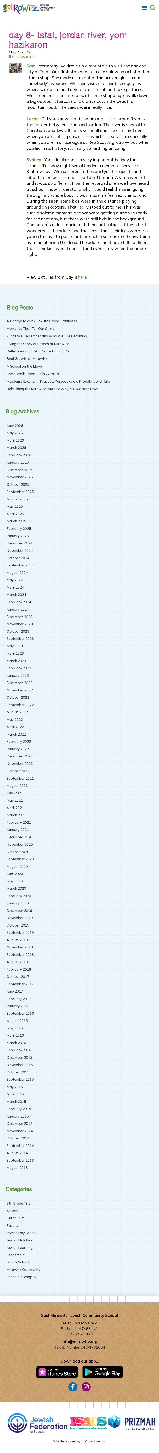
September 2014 (20, 1145)
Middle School (18, 1262)
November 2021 (20, 763)
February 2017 (19, 998)
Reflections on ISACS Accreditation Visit (39, 351)
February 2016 (19, 1050)
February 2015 (19, 1109)
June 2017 (15, 991)
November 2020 (20, 844)
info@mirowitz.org (79, 1341)
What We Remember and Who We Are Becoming (47, 336)
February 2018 (19, 969)
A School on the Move (24, 366)
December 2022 (19, 682)
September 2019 (20, 932)
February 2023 (19, 668)
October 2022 (18, 697)
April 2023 (15, 653)
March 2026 (16, 447)
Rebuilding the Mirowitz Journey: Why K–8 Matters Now (52, 389)
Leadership (16, 1255)
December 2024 (19, 543)
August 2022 (17, 712)
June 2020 (15, 873)
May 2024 (15, 580)
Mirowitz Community (23, 1269)
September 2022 (20, 705)
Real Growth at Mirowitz (27, 359)
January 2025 (18, 536)
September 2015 (20, 1079)
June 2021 (15, 793)
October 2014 (18, 1138)
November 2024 (20, 550)
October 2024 (18, 558)
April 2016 (15, 1035)
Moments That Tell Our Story (30, 329)
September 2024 (20, 565)
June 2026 (15, 425)
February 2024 (19, 602)
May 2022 (15, 719)
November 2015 (20, 1064)
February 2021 (19, 822)
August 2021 (17, 785)
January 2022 (18, 749)
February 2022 (19, 741)
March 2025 (16, 521)
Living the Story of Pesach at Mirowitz (38, 344)
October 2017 (18, 976)
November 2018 (20, 947)
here (82, 277)
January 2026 (18, 462)
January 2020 (18, 903)
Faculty (13, 1225)
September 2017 (20, 984)
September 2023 (20, 638)
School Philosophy (21, 1277)
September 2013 (20, 1160)
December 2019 (19, 910)
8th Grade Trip (23, 56)
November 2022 (20, 690)
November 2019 (20, 918)
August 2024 (17, 572)
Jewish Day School (21, 1233)
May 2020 (15, 881)
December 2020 (19, 837)
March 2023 (16, 661)
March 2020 (16, 888)
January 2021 (18, 829)
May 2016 (15, 1028)
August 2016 (17, 1020)
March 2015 (16, 1101)
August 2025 (17, 499)
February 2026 (19, 455)
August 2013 (17, 1167)
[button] (144, 8)
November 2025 (20, 477)
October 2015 (18, 1072)
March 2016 (16, 1043)
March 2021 (16, 815)
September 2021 (20, 778)
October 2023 (18, 631)
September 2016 (20, 1013)
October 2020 (18, 852)
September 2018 (20, 954)
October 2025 (18, 484)
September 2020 (20, 859)
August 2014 (17, 1153)
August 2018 (17, 962)
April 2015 (15, 1094)
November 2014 (20, 1131)
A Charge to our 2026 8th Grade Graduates (42, 321)
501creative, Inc (94, 1441)
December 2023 (19, 616)
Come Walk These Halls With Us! (33, 374)
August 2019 (17, 940)
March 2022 (16, 734)
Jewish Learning (20, 1247)
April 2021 (15, 807)
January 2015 (18, 1116)
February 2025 (19, 528)
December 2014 (19, 1123)
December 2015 (19, 1057)
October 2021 (18, 771)
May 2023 (15, 646)
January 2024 (18, 609)
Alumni (12, 1211)
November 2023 (20, 624)
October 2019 (18, 925)
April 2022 (15, 727)
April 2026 (15, 440)
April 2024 (15, 587)
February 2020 (19, 896)
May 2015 (15, 1087)
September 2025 (20, 491)
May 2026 (15, 433)
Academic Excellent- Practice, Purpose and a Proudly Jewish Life (58, 381)
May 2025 (15, 506)
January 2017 (18, 1006)
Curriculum (15, 1218)
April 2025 (15, 514)
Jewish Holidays (20, 1240)
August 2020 (17, 866)
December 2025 (19, 470)
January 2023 (18, 675)
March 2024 (16, 594)
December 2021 (19, 756)
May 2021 (15, 800)
